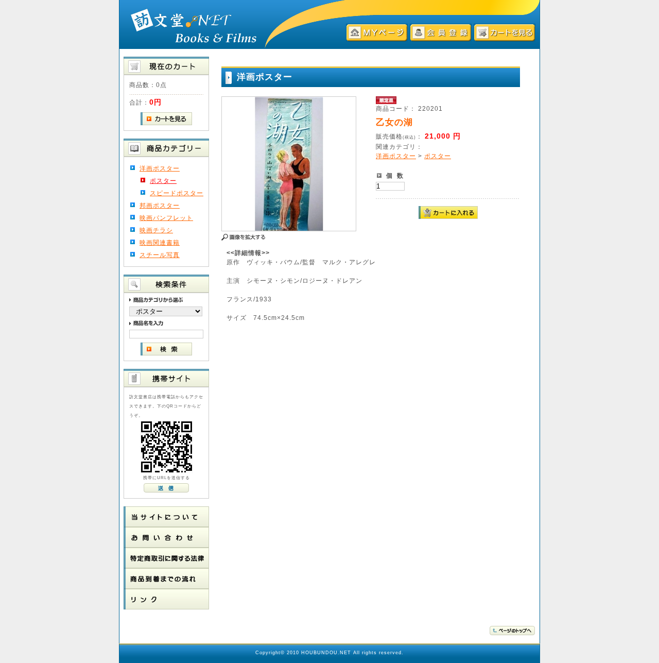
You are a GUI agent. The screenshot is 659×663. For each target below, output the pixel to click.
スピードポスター (176, 193)
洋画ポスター (160, 168)
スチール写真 (160, 255)
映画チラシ (156, 230)
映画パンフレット (166, 218)
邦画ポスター (160, 205)
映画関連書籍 (160, 242)
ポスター (163, 180)
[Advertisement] (406, 348)
